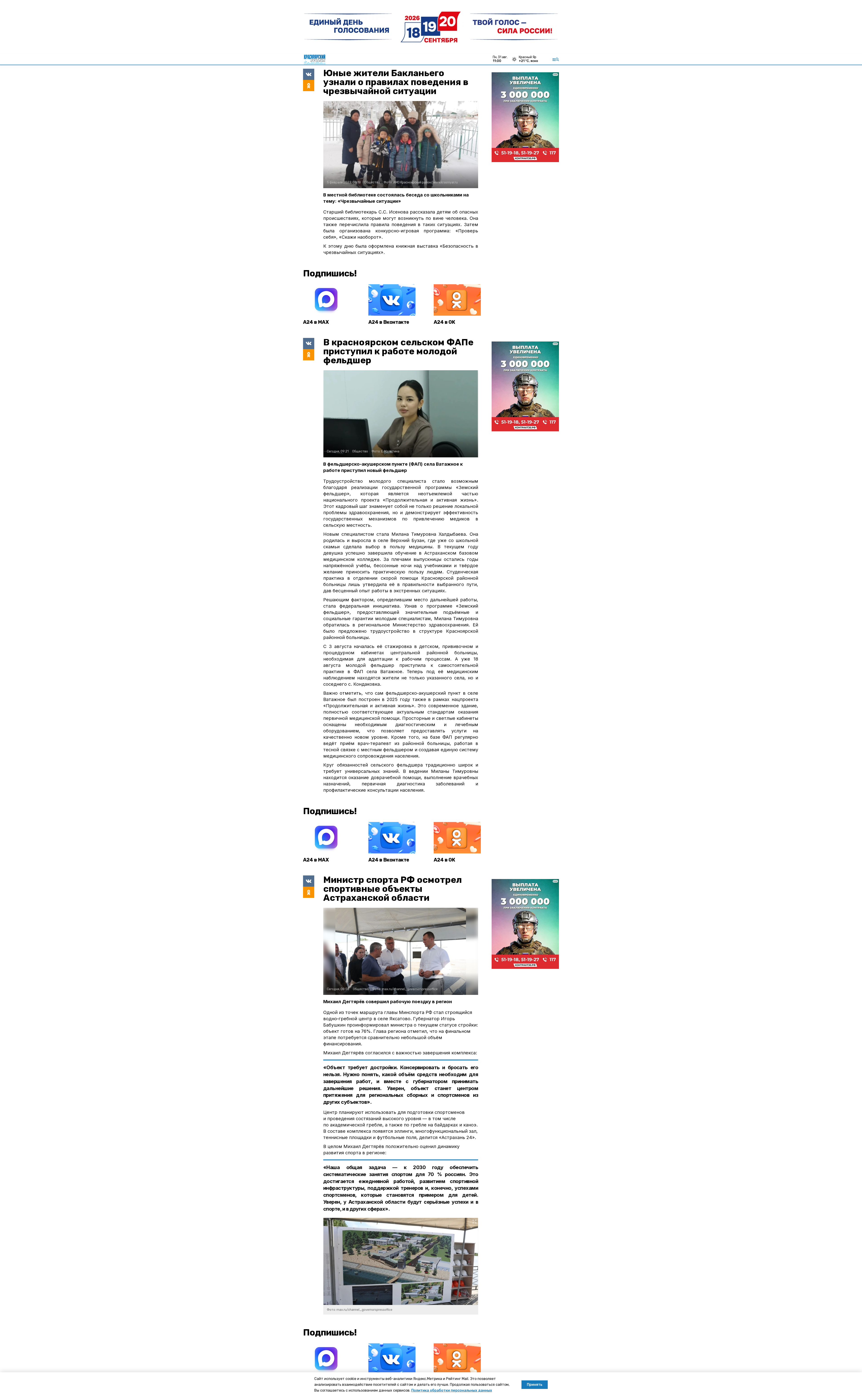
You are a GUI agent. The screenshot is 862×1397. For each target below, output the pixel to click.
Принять (534, 1384)
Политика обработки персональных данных (451, 1390)
